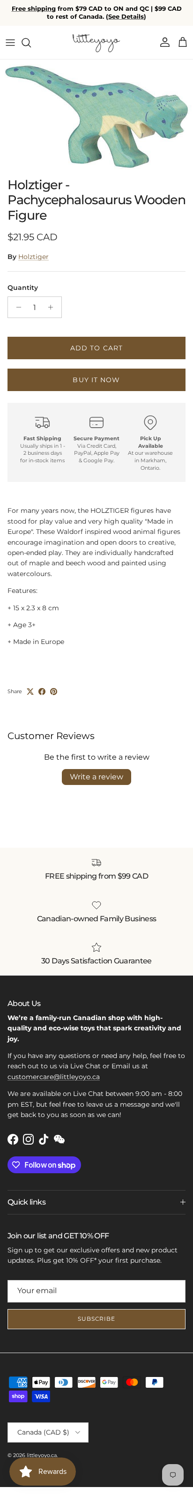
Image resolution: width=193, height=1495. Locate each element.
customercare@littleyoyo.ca (53, 1077)
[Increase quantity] (53, 307)
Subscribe (97, 1318)
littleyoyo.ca (42, 1455)
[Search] (31, 42)
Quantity (22, 287)
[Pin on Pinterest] (53, 691)
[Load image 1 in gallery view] (96, 116)
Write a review (96, 776)
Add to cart (96, 348)
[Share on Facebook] (41, 691)
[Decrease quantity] (16, 307)
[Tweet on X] (30, 691)
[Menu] (10, 42)
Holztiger (33, 256)
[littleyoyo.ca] (96, 42)
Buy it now (96, 380)
